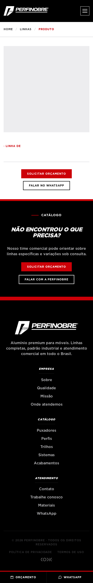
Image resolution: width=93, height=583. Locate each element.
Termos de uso (70, 552)
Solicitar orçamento (46, 173)
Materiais (46, 505)
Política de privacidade (30, 552)
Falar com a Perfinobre (46, 279)
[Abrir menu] (84, 10)
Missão (46, 396)
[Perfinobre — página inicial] (26, 10)
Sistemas (46, 455)
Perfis (46, 439)
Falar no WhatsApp (46, 185)
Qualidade (46, 388)
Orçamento (26, 577)
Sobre (46, 380)
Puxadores (46, 430)
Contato (46, 489)
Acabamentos (46, 463)
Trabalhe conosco (46, 497)
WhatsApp (46, 513)
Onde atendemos (47, 404)
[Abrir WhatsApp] (81, 571)
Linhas (26, 29)
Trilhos (46, 447)
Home (8, 29)
